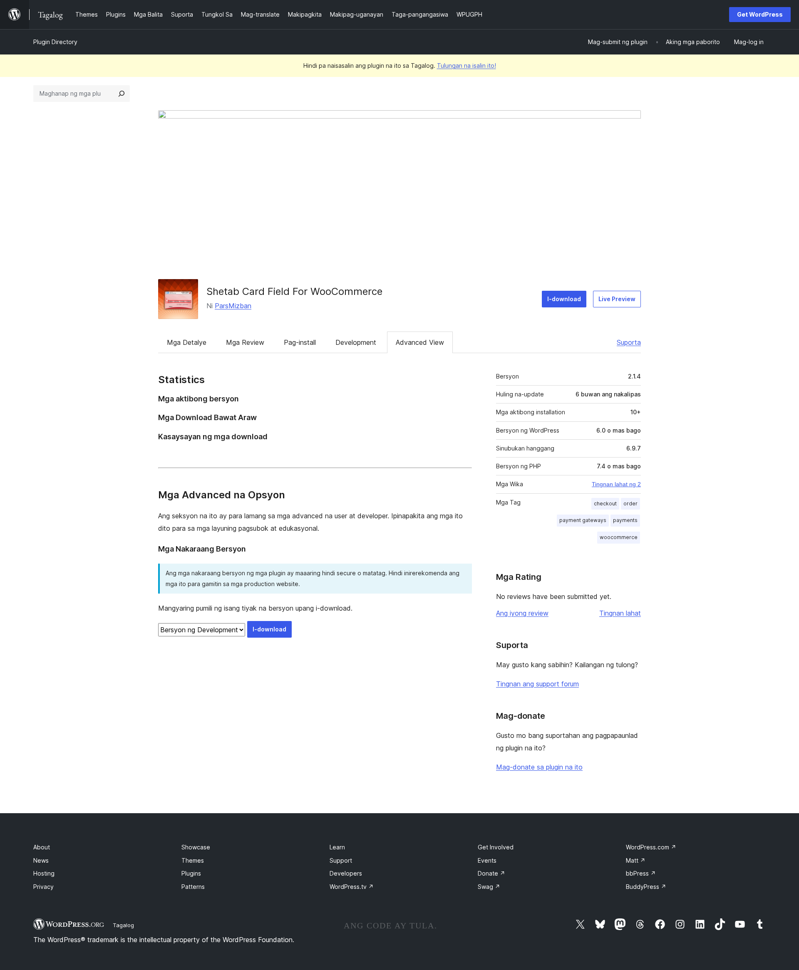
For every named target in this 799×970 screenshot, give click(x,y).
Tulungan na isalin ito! (466, 65)
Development (355, 342)
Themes (192, 860)
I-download (564, 298)
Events (487, 860)
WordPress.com (651, 847)
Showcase (195, 847)
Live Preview (616, 298)
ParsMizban (233, 306)
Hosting (44, 873)
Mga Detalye (186, 342)
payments (625, 520)
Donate (491, 873)
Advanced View (420, 342)
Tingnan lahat (620, 613)
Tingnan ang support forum (537, 684)
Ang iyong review (522, 613)
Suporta (629, 342)
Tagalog (123, 925)
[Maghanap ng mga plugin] (121, 93)
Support (341, 860)
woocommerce (619, 537)
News (41, 860)
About (41, 847)
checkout (605, 503)
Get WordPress (760, 14)
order (630, 503)
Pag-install (300, 342)
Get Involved (496, 847)
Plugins (191, 873)
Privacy (43, 886)
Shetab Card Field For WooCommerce (294, 291)
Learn (337, 847)
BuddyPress (646, 886)
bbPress (641, 873)
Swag (489, 886)
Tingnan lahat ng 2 (616, 484)
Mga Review (245, 342)
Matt (635, 860)
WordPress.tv (352, 886)
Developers (346, 873)
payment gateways (582, 520)
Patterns (193, 886)
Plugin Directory (55, 41)
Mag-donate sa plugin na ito (539, 767)
